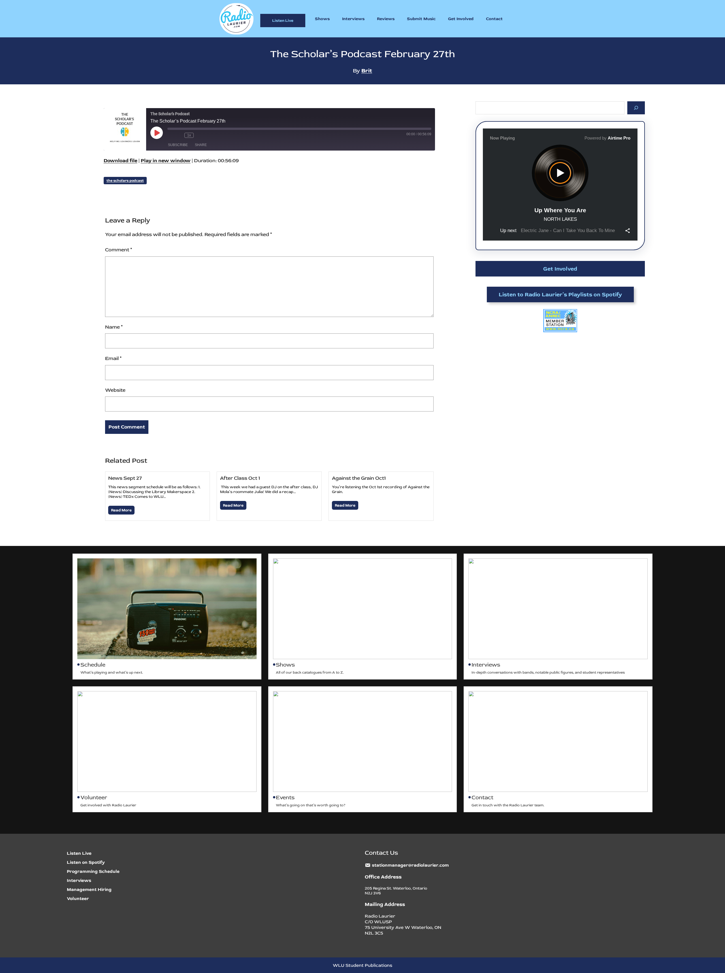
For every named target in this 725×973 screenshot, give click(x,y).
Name (114, 327)
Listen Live (282, 20)
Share (201, 145)
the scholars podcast (125, 180)
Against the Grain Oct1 (359, 478)
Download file (120, 160)
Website (115, 390)
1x (189, 135)
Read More (121, 510)
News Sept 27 (125, 478)
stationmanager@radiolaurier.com (410, 865)
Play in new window (166, 160)
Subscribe (178, 145)
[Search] (636, 107)
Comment (118, 250)
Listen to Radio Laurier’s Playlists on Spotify (560, 294)
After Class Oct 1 (240, 478)
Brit (366, 70)
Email (113, 358)
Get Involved (560, 268)
